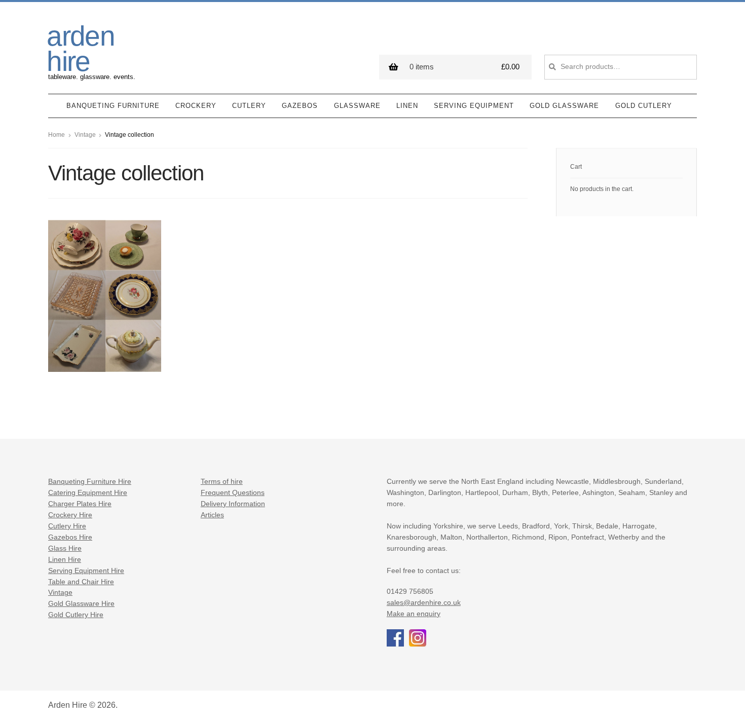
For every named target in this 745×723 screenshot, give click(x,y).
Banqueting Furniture (113, 105)
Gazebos (300, 105)
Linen (407, 105)
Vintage (85, 134)
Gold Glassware (564, 105)
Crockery (195, 105)
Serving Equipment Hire (86, 571)
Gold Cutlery (643, 105)
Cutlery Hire (67, 526)
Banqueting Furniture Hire (89, 481)
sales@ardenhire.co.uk (424, 602)
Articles (212, 515)
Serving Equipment (474, 105)
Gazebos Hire (70, 537)
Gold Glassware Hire (81, 603)
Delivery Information (233, 504)
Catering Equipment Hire (87, 493)
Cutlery (249, 105)
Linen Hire (64, 559)
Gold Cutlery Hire (75, 615)
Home (56, 134)
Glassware (357, 105)
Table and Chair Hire (81, 582)
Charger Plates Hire (79, 504)
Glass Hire (65, 548)
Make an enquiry (413, 614)
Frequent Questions (233, 493)
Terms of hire (222, 481)
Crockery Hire (70, 515)
